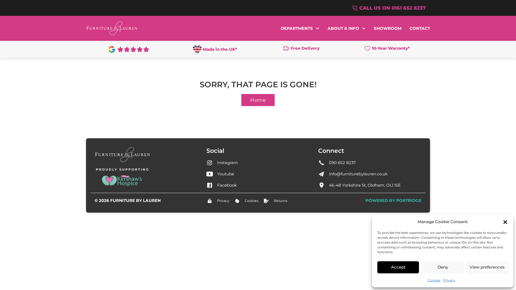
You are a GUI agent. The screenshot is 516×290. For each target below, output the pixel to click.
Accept (398, 267)
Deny (443, 267)
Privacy (449, 280)
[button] (505, 222)
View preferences (487, 267)
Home (258, 100)
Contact (420, 28)
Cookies (434, 280)
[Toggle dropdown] (318, 28)
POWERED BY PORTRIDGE (393, 200)
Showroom (388, 28)
